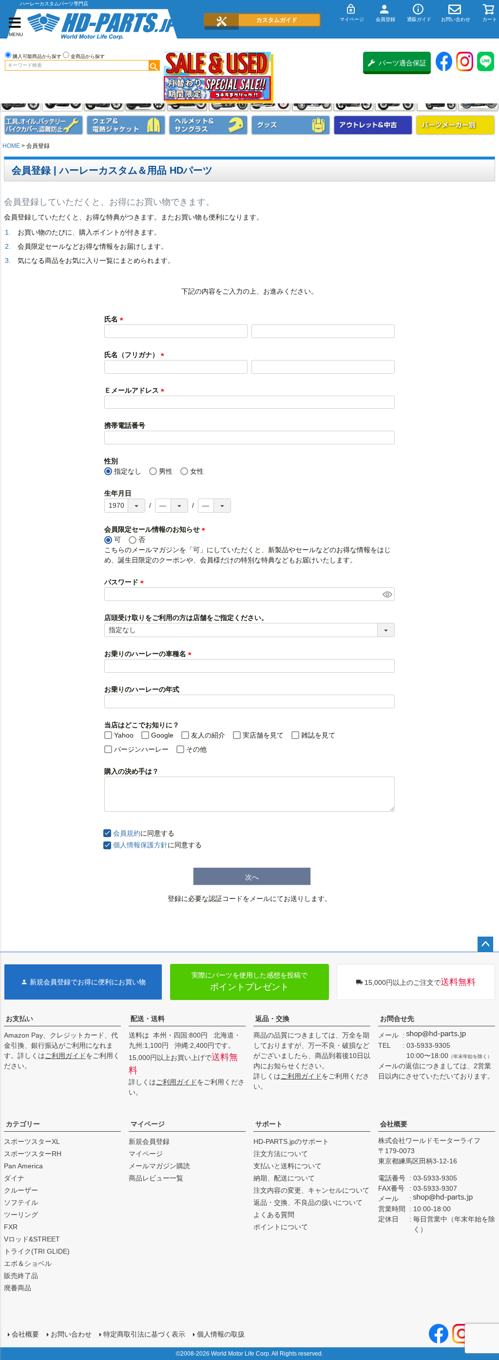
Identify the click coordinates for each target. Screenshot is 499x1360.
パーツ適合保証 (402, 63)
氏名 (115, 319)
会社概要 (393, 1124)
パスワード (125, 582)
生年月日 (118, 493)
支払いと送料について (287, 1166)
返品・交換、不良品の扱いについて (308, 1202)
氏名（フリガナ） (136, 355)
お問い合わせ (71, 1334)
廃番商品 (17, 1288)
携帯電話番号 (124, 425)
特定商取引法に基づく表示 (144, 1334)
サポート (269, 1124)
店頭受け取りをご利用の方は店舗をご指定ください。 (186, 617)
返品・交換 (272, 1018)
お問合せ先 (397, 1018)
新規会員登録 (149, 1141)
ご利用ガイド (65, 1056)
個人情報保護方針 (140, 845)
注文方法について (280, 1154)
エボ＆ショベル (28, 1263)
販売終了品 (21, 1276)
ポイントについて (280, 1227)
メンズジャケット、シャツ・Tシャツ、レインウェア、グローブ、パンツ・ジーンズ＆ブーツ (126, 125)
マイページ (148, 1124)
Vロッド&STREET (32, 1239)
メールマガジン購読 (159, 1166)
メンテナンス (43, 125)
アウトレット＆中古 (373, 125)
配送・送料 (148, 1018)
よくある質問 (273, 1215)
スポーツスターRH (32, 1154)
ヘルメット (208, 125)
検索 (154, 65)
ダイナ (14, 1178)
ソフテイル (21, 1202)
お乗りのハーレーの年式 (141, 689)
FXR (11, 1227)
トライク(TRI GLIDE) (37, 1251)
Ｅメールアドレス (136, 390)
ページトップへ (485, 944)
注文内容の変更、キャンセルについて (311, 1190)
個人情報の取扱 (221, 1334)
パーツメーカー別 (455, 125)
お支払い (19, 1018)
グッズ (290, 125)
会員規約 (126, 833)
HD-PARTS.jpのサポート (291, 1141)
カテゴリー (23, 1124)
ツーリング (21, 1215)
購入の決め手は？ (131, 771)
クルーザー (21, 1190)
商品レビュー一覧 (156, 1178)
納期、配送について (284, 1178)
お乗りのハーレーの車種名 (149, 654)
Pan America (23, 1166)
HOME (11, 145)
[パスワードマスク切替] (387, 594)
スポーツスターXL (32, 1141)
